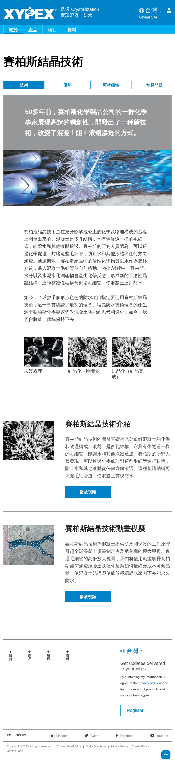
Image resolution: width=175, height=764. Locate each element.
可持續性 (111, 85)
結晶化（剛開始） (86, 371)
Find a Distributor (96, 747)
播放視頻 (88, 492)
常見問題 (154, 85)
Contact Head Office (69, 747)
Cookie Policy (140, 747)
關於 (13, 29)
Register (135, 710)
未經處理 (33, 371)
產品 (32, 29)
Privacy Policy (119, 747)
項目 (52, 29)
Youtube (162, 735)
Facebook (127, 735)
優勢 (67, 85)
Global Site (148, 17)
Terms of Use (15, 751)
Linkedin (62, 735)
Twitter (95, 735)
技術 (24, 85)
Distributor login (169, 10)
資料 (72, 29)
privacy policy (148, 683)
